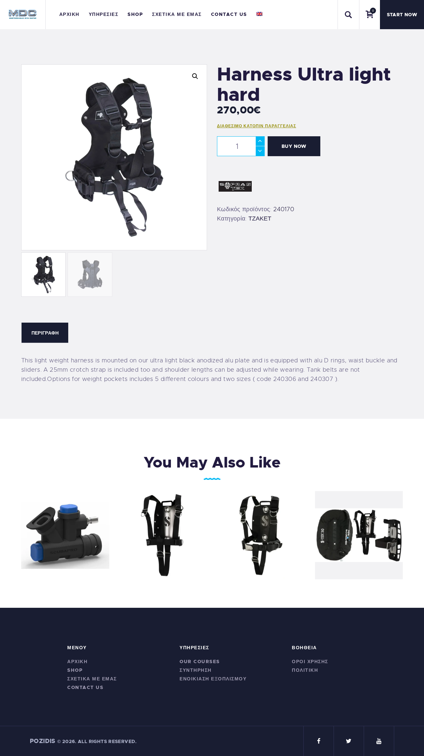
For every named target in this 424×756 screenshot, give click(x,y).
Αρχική (77, 661)
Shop (74, 670)
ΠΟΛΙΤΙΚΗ (305, 670)
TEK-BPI (65, 530)
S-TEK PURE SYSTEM (359, 530)
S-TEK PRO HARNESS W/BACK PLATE (261, 530)
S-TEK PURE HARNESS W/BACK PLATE (163, 530)
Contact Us (85, 687)
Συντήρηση (196, 670)
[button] (195, 76)
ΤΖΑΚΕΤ (259, 218)
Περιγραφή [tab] (45, 333)
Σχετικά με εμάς (92, 679)
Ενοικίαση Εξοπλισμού (213, 679)
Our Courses (200, 661)
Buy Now (294, 146)
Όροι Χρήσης (310, 661)
